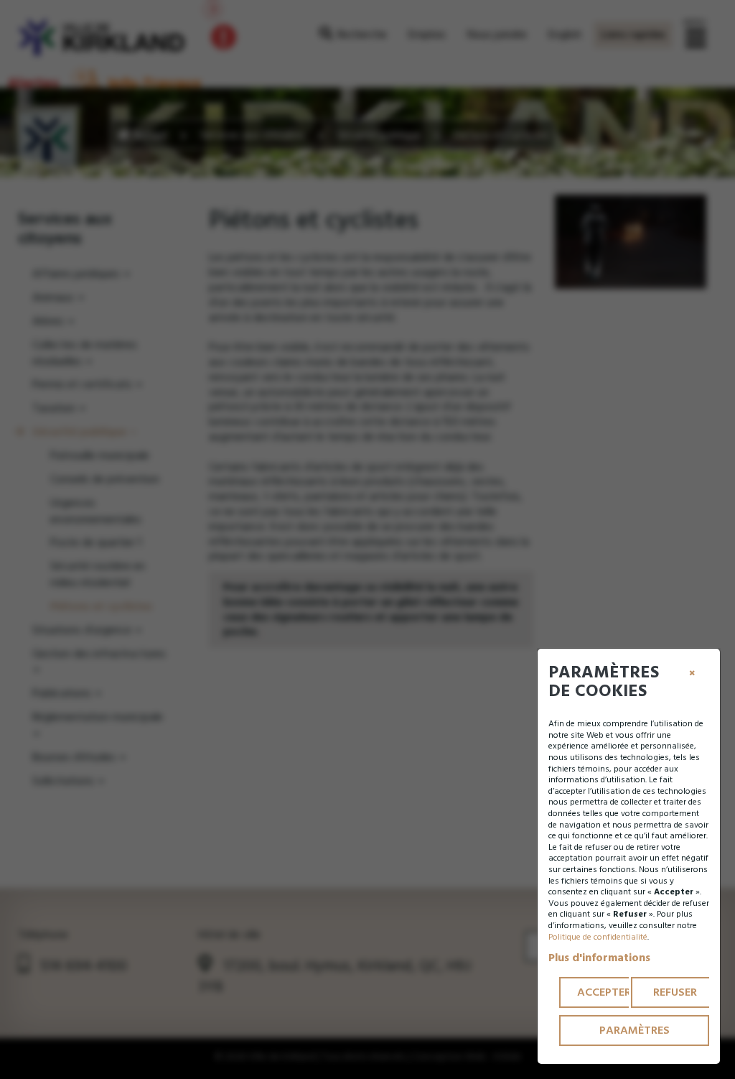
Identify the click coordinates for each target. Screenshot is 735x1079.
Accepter (604, 992)
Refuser (675, 992)
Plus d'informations (599, 957)
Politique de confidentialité (597, 937)
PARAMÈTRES (634, 1030)
